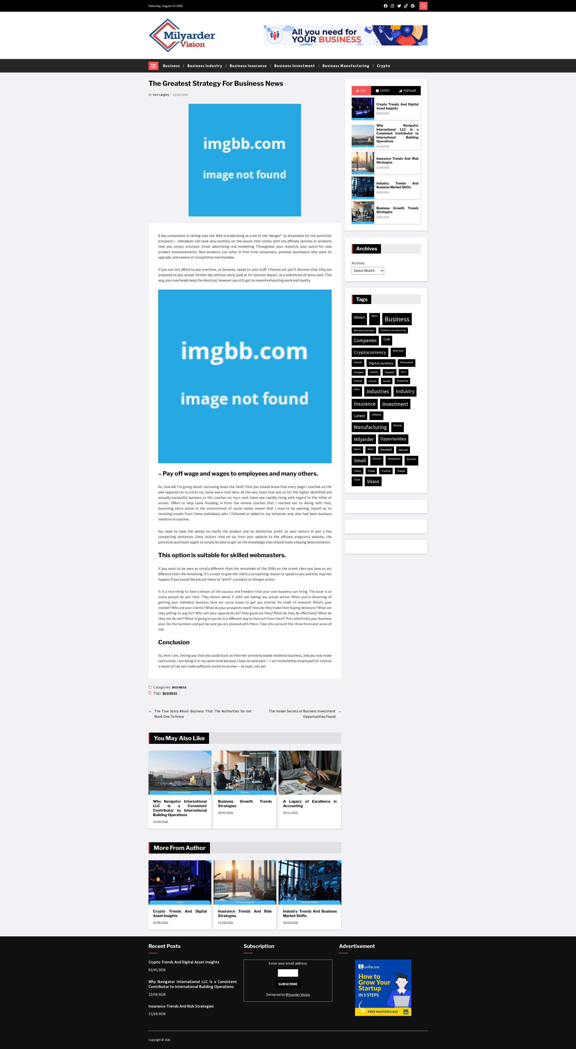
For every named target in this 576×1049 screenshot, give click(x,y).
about (359, 317)
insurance (365, 403)
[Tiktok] (406, 6)
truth (357, 479)
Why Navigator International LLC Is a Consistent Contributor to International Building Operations (180, 808)
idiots (357, 389)
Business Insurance (248, 65)
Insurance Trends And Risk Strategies (245, 913)
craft (386, 339)
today (357, 470)
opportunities (393, 438)
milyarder (364, 439)
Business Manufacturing (345, 65)
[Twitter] (399, 6)
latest (359, 415)
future (372, 381)
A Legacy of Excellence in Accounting (310, 803)
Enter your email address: (288, 979)
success (411, 459)
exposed (389, 372)
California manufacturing (393, 330)
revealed (386, 450)
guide (386, 381)
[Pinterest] (412, 6)
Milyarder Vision (298, 994)
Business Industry (204, 65)
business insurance (364, 330)
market (398, 425)
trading (385, 470)
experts (374, 372)
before (374, 315)
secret (403, 450)
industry (405, 391)
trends (401, 471)
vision (373, 481)
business (170, 693)
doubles (358, 372)
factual (358, 380)
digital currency (381, 363)
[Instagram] (392, 6)
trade (371, 471)
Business (171, 65)
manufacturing (370, 427)
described (398, 350)
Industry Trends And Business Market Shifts (310, 913)
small (360, 460)
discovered (406, 362)
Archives (358, 263)
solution (377, 458)
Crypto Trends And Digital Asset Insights (180, 913)
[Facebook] (385, 6)
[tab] (361, 90)
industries (378, 391)
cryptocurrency (370, 352)
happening (402, 380)
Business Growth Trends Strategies (245, 803)
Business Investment (294, 65)
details (358, 362)
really (371, 449)
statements (394, 458)
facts (403, 371)
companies (365, 340)
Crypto (383, 65)
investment (395, 403)
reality (357, 449)
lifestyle (376, 414)
